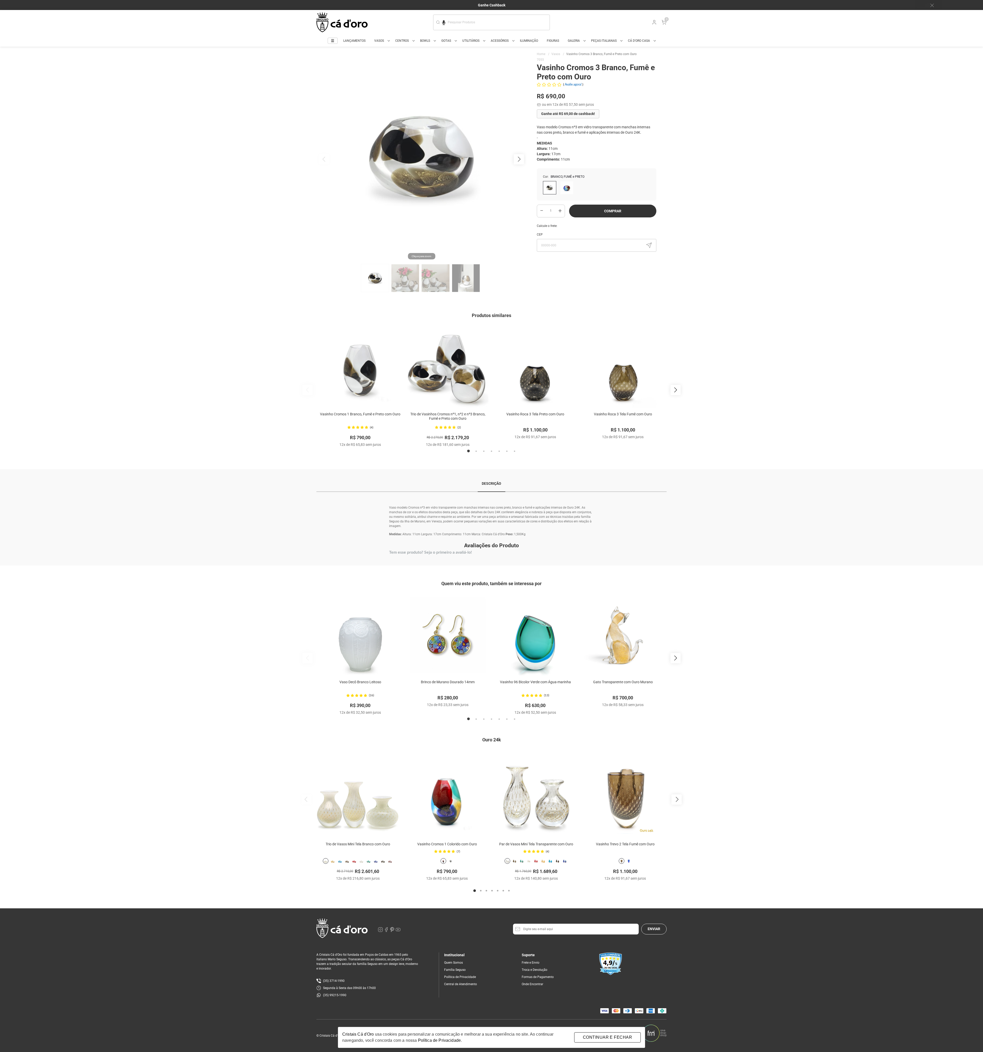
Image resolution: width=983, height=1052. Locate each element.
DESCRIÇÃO (491, 483)
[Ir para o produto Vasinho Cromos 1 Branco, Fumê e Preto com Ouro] (360, 367)
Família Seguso (455, 970)
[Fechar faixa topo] (929, 5)
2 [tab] (476, 451)
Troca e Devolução (534, 970)
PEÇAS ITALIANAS (604, 41)
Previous (307, 390)
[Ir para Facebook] (387, 931)
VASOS (379, 41)
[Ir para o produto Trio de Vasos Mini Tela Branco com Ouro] (357, 792)
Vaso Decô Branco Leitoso (360, 682)
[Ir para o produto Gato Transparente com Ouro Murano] (623, 635)
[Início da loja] (342, 22)
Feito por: (633, 1033)
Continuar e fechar (607, 1037)
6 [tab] (506, 451)
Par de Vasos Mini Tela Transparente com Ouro (536, 844)
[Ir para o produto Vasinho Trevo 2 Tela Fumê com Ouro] (625, 792)
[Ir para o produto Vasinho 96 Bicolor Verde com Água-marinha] (535, 635)
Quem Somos (453, 962)
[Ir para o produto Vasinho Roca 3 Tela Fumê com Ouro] (623, 367)
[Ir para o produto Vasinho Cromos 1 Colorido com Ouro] (446, 792)
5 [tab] (499, 451)
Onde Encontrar (532, 984)
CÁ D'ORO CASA (639, 41)
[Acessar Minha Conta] (653, 23)
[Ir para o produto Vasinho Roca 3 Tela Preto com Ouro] (535, 367)
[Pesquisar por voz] (444, 21)
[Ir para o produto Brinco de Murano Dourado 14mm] (447, 635)
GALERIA (574, 41)
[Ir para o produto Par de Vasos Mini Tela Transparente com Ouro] (536, 792)
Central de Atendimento (460, 984)
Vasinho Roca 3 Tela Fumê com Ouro (623, 414)
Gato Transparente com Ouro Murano (623, 682)
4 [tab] (491, 451)
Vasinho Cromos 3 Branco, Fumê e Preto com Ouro (601, 54)
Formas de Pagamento (538, 977)
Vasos (557, 54)
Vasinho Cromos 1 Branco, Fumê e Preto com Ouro (360, 414)
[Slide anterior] (306, 799)
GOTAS (446, 41)
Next (675, 390)
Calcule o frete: (547, 226)
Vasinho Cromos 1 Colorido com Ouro (447, 844)
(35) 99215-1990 (334, 995)
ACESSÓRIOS (500, 41)
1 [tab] (468, 451)
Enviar (654, 929)
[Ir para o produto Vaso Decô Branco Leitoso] (360, 635)
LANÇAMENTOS (354, 41)
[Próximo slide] (676, 799)
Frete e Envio (530, 962)
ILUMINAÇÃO (529, 41)
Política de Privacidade (460, 977)
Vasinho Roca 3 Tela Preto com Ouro (535, 414)
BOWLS (425, 41)
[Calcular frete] (649, 245)
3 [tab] (483, 451)
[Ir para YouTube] (398, 931)
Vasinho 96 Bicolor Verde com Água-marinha (535, 682)
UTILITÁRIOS (470, 41)
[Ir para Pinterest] (393, 931)
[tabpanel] (360, 387)
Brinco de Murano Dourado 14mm (448, 682)
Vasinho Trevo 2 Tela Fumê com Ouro (625, 844)
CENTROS (402, 41)
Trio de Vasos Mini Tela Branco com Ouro (358, 844)
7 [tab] (514, 451)
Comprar (612, 211)
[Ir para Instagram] (381, 931)
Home (543, 54)
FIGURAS (553, 41)
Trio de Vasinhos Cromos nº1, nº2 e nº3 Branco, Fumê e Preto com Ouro (447, 416)
